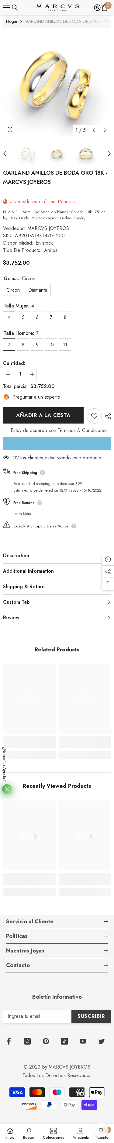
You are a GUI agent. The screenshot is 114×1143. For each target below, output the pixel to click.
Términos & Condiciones (83, 430)
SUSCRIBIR (91, 1016)
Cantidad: (14, 363)
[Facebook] (9, 1041)
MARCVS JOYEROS (48, 228)
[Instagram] (27, 1041)
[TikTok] (64, 1041)
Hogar (12, 21)
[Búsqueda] (15, 7)
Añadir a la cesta (43, 415)
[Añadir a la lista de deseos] (94, 416)
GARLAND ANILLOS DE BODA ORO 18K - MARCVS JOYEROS (55, 177)
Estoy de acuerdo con (33, 430)
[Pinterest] (46, 1041)
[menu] (6, 7)
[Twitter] (102, 1041)
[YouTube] (83, 1041)
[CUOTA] (106, 416)
